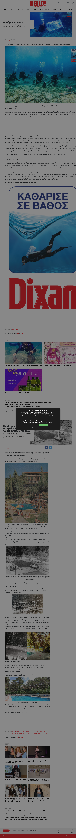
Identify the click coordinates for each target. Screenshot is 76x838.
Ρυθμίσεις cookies (41, 422)
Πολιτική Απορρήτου (48, 422)
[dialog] (38, 419)
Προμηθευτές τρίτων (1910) (36, 416)
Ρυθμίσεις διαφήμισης (39, 421)
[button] (38, 428)
